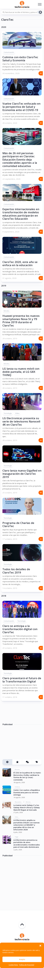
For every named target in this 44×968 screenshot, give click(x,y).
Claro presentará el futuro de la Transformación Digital (21, 679)
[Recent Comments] (27, 762)
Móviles (6, 311)
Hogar (17, 837)
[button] (40, 945)
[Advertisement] (20, 743)
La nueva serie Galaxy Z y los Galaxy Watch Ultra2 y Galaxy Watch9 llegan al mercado (26, 807)
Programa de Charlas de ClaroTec (18, 524)
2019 (3, 285)
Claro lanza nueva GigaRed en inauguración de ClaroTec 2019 (21, 474)
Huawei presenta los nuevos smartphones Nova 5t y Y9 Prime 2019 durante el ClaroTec (21, 320)
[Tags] (37, 762)
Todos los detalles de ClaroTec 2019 (16, 570)
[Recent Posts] (7, 762)
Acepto (22, 959)
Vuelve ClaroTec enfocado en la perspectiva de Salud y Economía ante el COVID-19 (21, 107)
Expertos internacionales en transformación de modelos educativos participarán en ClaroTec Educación (20, 213)
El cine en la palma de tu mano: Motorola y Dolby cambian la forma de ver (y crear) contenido (27, 776)
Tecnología (8, 413)
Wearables (18, 802)
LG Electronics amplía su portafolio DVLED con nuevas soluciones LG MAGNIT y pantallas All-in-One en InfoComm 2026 (26, 825)
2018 (3, 596)
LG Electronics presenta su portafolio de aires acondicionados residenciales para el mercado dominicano (26, 843)
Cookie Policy (13, 965)
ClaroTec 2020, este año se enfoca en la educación (20, 263)
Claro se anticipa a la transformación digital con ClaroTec (19, 629)
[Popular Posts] (17, 762)
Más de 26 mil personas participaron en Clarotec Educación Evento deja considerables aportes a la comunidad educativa (19, 159)
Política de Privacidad (26, 965)
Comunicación (9, 52)
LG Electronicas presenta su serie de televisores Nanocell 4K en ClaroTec (21, 421)
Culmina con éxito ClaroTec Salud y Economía (20, 58)
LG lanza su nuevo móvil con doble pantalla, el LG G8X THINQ (20, 372)
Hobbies (17, 787)
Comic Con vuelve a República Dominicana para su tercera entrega (26, 792)
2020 (3, 27)
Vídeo (17, 413)
